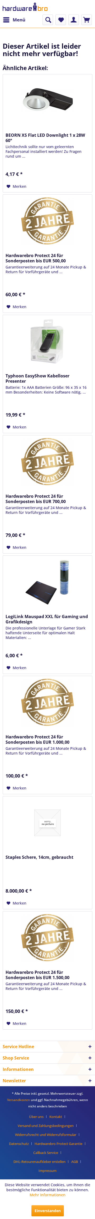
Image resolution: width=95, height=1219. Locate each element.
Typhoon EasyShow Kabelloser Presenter (37, 378)
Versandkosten (18, 1100)
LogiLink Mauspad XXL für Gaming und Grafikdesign (47, 619)
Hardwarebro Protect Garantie (58, 1143)
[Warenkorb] (86, 20)
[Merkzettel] (60, 20)
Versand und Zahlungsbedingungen (46, 1125)
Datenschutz (19, 1143)
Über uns (36, 1116)
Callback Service (45, 1152)
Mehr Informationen (47, 1194)
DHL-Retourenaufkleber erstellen (39, 1161)
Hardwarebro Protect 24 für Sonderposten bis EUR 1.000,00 (37, 739)
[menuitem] (14, 20)
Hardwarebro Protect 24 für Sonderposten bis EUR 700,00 (36, 499)
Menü (19, 20)
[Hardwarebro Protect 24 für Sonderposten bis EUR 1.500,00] (47, 938)
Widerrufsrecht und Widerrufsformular (45, 1134)
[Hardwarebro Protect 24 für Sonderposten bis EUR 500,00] (47, 221)
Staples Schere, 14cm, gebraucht (39, 857)
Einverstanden (48, 1210)
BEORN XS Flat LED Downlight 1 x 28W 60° (45, 138)
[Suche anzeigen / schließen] (47, 20)
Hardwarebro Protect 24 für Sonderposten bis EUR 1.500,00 (37, 975)
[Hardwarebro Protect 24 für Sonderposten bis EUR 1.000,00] (47, 702)
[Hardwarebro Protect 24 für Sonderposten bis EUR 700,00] (47, 462)
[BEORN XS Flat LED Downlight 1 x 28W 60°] (47, 101)
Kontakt (55, 1116)
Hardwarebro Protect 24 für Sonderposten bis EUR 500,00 (36, 258)
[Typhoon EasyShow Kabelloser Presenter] (47, 341)
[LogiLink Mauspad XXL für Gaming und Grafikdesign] (47, 582)
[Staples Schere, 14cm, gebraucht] (47, 823)
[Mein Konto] (73, 20)
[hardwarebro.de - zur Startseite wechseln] (25, 7)
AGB (74, 1161)
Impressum (47, 1170)
